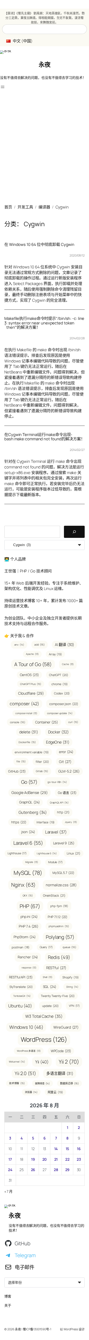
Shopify (70, 977)
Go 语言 (67, 792)
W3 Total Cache (43, 1016)
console (17, 722)
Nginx (23, 884)
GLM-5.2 (69, 771)
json (28, 831)
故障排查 (42, 1083)
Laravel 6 (28, 843)
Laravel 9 (64, 843)
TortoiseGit (22, 995)
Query (46, 947)
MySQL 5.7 (63, 872)
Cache (68, 664)
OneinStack (54, 895)
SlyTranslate (21, 987)
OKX (28, 895)
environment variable (32, 752)
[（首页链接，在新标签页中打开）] (5, 52)
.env (19, 644)
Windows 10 (26, 1027)
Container (46, 722)
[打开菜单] (2, 87)
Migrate (31, 862)
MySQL (28, 873)
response (29, 967)
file (20, 761)
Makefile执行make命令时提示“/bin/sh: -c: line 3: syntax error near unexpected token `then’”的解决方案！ (44, 323)
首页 (8, 207)
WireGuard (66, 1027)
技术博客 (17, 1083)
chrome (59, 684)
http (63, 812)
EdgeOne (57, 742)
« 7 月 (8, 1191)
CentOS (29, 675)
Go (29, 782)
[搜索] (74, 532)
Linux (73, 853)
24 (10, 1169)
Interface (46, 822)
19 (33, 1159)
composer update (59, 713)
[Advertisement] (44, 149)
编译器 (44, 207)
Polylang (60, 937)
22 (67, 1159)
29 (67, 1169)
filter (42, 762)
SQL (49, 986)
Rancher (28, 957)
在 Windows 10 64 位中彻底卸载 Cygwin (39, 244)
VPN (74, 1006)
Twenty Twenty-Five (58, 996)
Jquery (71, 822)
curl (73, 722)
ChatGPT (58, 675)
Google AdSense (29, 792)
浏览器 (31, 1092)
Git (65, 761)
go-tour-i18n (57, 782)
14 (56, 1148)
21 (56, 1159)
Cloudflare (31, 693)
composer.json (63, 704)
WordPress (44, 1039)
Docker (58, 731)
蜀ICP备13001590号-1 (37, 1329)
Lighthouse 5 (47, 853)
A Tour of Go (33, 664)
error (66, 751)
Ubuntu (20, 1006)
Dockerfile (27, 742)
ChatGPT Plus (30, 684)
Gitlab (42, 771)
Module (55, 862)
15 (67, 1148)
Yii (42, 1062)
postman (21, 947)
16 (79, 1148)
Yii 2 (69, 1061)
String (72, 986)
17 (10, 1159)
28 (56, 1169)
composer (24, 704)
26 (33, 1169)
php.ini (29, 916)
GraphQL (29, 802)
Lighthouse (17, 853)
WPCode (61, 1051)
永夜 (45, 64)
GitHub (17, 771)
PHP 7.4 (28, 926)
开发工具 (25, 207)
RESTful (56, 967)
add (39, 644)
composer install (26, 713)
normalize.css (61, 884)
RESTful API (21, 977)
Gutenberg (33, 812)
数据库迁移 (69, 1083)
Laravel (56, 832)
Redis (59, 957)
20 (44, 1159)
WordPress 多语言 (28, 1050)
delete (28, 731)
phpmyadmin (59, 926)
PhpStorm (25, 936)
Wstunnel (17, 1061)
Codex (62, 693)
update (50, 1006)
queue (69, 947)
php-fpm (59, 906)
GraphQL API (59, 802)
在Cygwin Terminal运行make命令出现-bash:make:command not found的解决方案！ (44, 436)
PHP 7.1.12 (58, 917)
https (18, 822)
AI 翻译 (64, 644)
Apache (32, 654)
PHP (30, 906)
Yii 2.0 (25, 1073)
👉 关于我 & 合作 (19, 635)
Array (55, 654)
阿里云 (55, 1092)
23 (79, 1159)
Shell (47, 977)
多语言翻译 (59, 1073)
